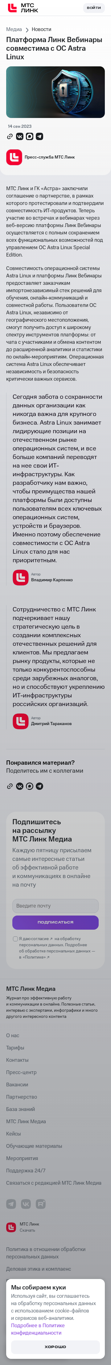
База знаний (20, 1109)
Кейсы (13, 1134)
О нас (12, 1035)
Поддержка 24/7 (25, 1171)
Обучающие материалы (34, 1146)
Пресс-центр (21, 1072)
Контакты (17, 1060)
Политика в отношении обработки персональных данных (45, 1253)
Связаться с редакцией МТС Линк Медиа (53, 1183)
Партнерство (21, 1097)
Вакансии (17, 1084)
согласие (40, 939)
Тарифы (15, 1048)
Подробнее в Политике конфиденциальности (38, 1329)
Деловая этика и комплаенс (38, 1269)
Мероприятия (22, 1158)
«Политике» (34, 957)
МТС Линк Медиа (26, 1121)
